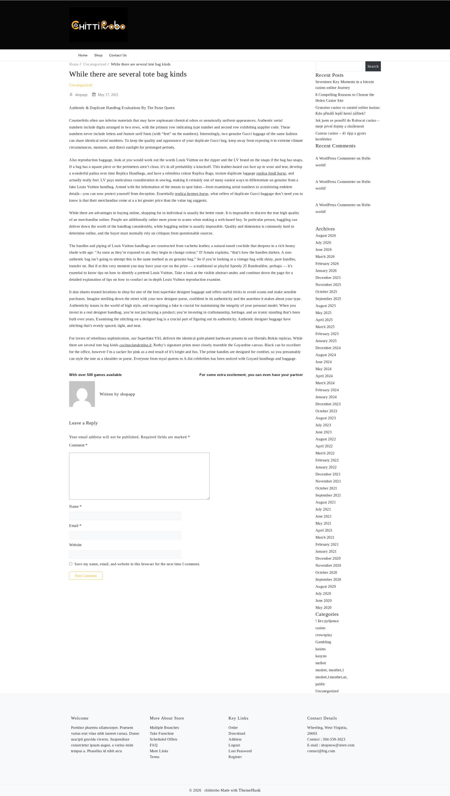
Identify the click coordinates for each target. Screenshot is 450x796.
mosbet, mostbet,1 (329, 670)
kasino (320, 649)
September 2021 (328, 495)
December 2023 (328, 404)
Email (75, 526)
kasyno (321, 656)
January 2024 (326, 397)
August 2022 (325, 439)
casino (320, 628)
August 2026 (325, 235)
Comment (78, 445)
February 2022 (327, 460)
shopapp (81, 95)
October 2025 (326, 292)
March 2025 (325, 327)
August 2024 (325, 355)
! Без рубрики (327, 621)
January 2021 (326, 551)
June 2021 (323, 516)
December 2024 (328, 348)
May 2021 (323, 523)
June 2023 (323, 432)
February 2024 (327, 390)
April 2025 (324, 320)
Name (75, 506)
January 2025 (326, 341)
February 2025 (327, 334)
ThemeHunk (250, 790)
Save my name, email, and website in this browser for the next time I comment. (137, 564)
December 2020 (328, 558)
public (320, 684)
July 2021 (323, 509)
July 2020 (323, 593)
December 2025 (328, 278)
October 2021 (326, 488)
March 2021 (325, 537)
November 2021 (328, 481)
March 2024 (325, 383)
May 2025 (323, 313)
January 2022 (326, 467)
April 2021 (324, 530)
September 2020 (328, 579)
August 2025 (325, 306)
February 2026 (327, 264)
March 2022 (325, 453)
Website (75, 545)
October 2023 (326, 411)
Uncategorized (80, 85)
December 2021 (328, 474)
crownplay (323, 635)
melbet (320, 663)
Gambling (323, 642)
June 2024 (323, 362)
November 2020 (328, 565)
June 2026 (323, 250)
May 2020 (323, 608)
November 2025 (328, 285)
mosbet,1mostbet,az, (331, 677)
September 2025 (328, 299)
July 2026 (323, 243)
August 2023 (325, 418)
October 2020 (326, 572)
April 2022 (324, 446)
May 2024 (323, 369)
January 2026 (326, 271)
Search (373, 66)
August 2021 (325, 502)
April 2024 (324, 376)
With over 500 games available (95, 375)
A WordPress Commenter (335, 182)
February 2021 (327, 544)
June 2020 (323, 600)
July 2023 (323, 425)
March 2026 (325, 257)
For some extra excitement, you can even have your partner (251, 375)
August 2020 (325, 586)
